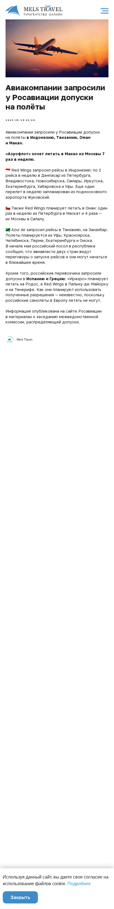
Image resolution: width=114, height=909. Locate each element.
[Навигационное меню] (104, 11)
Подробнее (79, 883)
